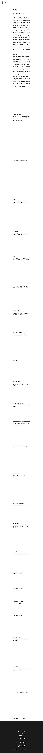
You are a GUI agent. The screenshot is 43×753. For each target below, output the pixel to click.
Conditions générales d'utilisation (21, 749)
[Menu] (40, 3)
